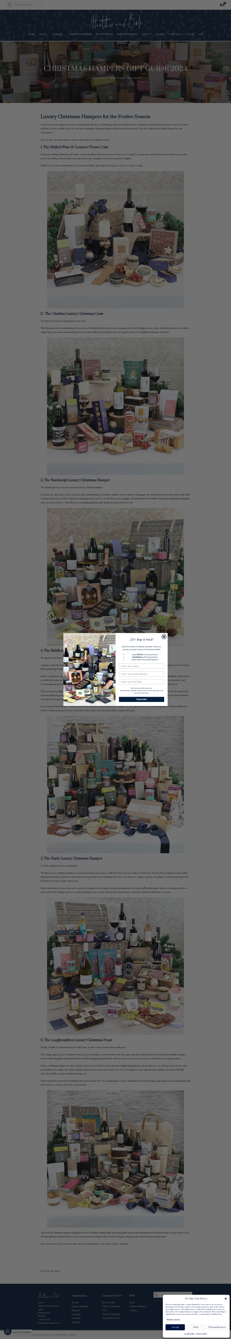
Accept (175, 1327)
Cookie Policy (189, 1334)
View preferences (217, 1327)
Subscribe (141, 699)
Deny (196, 1327)
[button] (225, 1298)
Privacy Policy (201, 1334)
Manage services (173, 1319)
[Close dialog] (164, 636)
